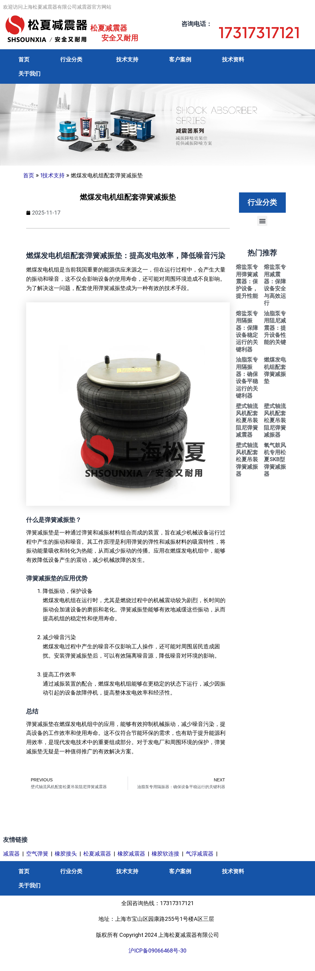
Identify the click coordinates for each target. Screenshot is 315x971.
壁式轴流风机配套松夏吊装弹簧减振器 (247, 459)
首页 (24, 59)
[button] (262, 221)
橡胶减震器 (131, 853)
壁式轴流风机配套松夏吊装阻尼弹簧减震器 (247, 420)
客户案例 (180, 59)
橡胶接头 (66, 853)
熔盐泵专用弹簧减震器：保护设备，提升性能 (247, 281)
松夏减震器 (97, 853)
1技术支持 (52, 175)
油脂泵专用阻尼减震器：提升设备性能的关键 (275, 327)
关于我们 (29, 73)
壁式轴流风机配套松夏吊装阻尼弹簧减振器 (275, 420)
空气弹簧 (37, 853)
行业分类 (71, 59)
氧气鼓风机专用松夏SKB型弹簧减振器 (275, 459)
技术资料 (233, 59)
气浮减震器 (199, 853)
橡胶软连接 (165, 853)
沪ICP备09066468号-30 (157, 950)
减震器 (11, 853)
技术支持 (127, 59)
